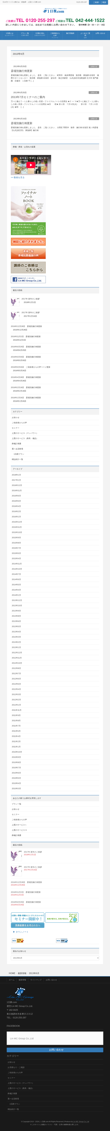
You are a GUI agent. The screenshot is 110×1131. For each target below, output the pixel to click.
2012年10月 (17, 663)
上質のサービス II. (19, 830)
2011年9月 (16, 715)
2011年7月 (16, 726)
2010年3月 (16, 788)
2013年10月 (17, 605)
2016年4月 (16, 506)
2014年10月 (17, 569)
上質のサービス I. (19, 825)
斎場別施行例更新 (21, 70)
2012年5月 (16, 684)
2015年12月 (17, 522)
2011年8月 (16, 720)
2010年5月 (16, 778)
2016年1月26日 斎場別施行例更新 (26, 398)
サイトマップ (36, 980)
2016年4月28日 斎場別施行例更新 (26, 377)
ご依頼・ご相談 (99, 2)
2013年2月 (16, 642)
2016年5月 (16, 501)
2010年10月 (17, 752)
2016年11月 (17, 490)
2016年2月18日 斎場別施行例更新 (26, 387)
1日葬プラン (19, 454)
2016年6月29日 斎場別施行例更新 (26, 347)
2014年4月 (16, 590)
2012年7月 (16, 673)
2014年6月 (16, 579)
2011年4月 (16, 736)
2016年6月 (16, 496)
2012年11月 (17, 658)
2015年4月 (16, 558)
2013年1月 (16, 647)
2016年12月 (17, 485)
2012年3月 (16, 694)
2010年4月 (16, 783)
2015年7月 (16, 548)
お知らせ (94, 66)
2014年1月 (16, 595)
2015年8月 (16, 543)
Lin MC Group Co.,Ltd (22, 1038)
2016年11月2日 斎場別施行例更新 (26, 336)
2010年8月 (16, 762)
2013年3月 (16, 637)
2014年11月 (17, 564)
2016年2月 (16, 511)
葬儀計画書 (16, 444)
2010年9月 (16, 757)
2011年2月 (16, 741)
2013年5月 (16, 626)
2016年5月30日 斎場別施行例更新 (26, 357)
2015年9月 (16, 537)
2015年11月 (17, 527)
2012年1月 (16, 705)
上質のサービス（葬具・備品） (25, 438)
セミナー (15, 428)
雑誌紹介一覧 (17, 459)
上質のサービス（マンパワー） (25, 433)
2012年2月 (16, 700)
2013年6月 (16, 621)
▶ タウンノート (20, 932)
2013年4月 (16, 632)
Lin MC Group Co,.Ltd (81, 1122)
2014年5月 (16, 585)
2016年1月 (16, 517)
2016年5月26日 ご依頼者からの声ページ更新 (30, 367)
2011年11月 (16, 710)
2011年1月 (16, 747)
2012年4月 (16, 689)
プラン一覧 (16, 804)
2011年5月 (16, 731)
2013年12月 (17, 600)
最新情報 (22, 980)
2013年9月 (16, 611)
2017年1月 (16, 480)
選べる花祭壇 (17, 449)
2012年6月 (16, 679)
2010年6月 (16, 773)
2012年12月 (17, 652)
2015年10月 (17, 532)
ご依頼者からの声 (19, 423)
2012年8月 (16, 668)
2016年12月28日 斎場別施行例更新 (26, 326)
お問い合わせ (51, 980)
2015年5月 (16, 553)
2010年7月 (16, 768)
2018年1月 (16, 475)
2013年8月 (16, 616)
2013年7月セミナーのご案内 (28, 97)
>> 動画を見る (18, 177)
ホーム (11, 980)
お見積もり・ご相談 (16, 1067)
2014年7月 (16, 574)
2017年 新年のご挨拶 (31, 299)
